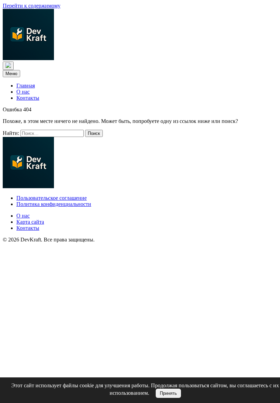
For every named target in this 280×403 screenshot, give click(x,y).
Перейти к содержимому (31, 6)
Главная (25, 85)
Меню (11, 73)
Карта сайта (30, 222)
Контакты (27, 98)
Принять (168, 393)
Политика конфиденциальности (53, 204)
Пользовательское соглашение (51, 198)
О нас (23, 92)
